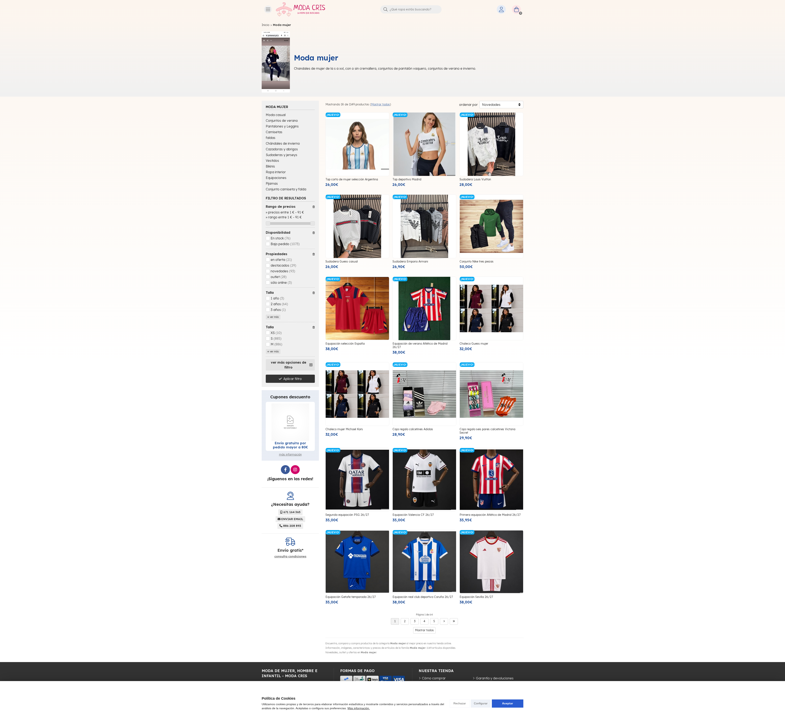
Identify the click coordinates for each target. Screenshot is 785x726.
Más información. (359, 708)
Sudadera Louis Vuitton (475, 179)
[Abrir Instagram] (295, 470)
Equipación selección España (345, 343)
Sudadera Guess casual (341, 261)
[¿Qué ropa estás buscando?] (411, 9)
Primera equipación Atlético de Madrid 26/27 (490, 515)
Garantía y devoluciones (495, 678)
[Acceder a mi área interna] (501, 9)
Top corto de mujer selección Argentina (351, 179)
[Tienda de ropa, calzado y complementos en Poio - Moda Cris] (300, 9)
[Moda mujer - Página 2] (444, 621)
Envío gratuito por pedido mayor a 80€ (290, 445)
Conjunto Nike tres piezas (476, 261)
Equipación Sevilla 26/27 (476, 597)
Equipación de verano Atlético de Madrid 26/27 (419, 345)
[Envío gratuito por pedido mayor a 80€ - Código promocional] (290, 422)
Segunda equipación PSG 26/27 (347, 515)
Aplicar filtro (292, 379)
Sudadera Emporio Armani (410, 261)
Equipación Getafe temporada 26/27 (350, 597)
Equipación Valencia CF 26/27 (413, 515)
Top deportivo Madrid (406, 179)
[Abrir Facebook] (285, 470)
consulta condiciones (290, 556)
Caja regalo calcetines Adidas (412, 429)
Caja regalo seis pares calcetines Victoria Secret (487, 430)
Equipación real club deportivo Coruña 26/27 (422, 597)
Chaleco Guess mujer (474, 343)
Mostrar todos (380, 104)
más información (290, 454)
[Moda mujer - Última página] (454, 621)
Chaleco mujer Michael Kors (344, 429)
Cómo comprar (434, 678)
